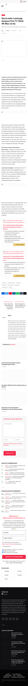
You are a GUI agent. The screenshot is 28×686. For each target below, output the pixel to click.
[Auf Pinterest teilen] (15, 37)
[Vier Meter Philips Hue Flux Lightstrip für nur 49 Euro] (14, 376)
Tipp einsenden (16, 674)
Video (10, 287)
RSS (14, 675)
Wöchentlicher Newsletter (10, 552)
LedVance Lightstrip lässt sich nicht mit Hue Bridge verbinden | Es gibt (15, 507)
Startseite (9, 11)
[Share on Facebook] (4, 37)
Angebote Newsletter (9, 551)
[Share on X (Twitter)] (9, 37)
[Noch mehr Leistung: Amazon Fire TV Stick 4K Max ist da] (14, 49)
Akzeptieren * (7, 546)
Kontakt (8, 674)
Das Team (19, 675)
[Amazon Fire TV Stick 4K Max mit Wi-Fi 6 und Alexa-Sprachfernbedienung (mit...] (14, 252)
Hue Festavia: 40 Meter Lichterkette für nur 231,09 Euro (18, 643)
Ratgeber (17, 285)
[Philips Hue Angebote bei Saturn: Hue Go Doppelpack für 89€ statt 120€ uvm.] (6, 662)
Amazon (4, 282)
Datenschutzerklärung (16, 562)
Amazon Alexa (11, 282)
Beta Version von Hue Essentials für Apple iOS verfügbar (17, 634)
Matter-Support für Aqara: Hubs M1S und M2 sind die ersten (20, 305)
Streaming (4, 287)
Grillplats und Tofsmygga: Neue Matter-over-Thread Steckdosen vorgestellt (15, 478)
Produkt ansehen (20, 244)
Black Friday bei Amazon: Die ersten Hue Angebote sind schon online (18, 652)
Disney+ (4, 285)
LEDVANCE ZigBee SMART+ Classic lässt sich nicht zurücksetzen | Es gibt (15, 502)
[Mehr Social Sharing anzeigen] (25, 37)
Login (24, 1)
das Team (10, 337)
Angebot (18, 282)
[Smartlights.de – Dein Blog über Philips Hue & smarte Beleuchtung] (14, 6)
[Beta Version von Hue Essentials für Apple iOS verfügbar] (6, 635)
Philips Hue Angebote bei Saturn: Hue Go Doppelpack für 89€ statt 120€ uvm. (18, 661)
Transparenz (8, 675)
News (13, 11)
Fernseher (10, 285)
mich (16, 337)
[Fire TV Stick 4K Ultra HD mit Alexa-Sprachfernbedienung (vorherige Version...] (14, 221)
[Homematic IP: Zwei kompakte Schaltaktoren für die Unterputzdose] (14, 399)
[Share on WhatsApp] (20, 37)
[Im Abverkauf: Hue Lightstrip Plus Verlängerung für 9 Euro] (14, 354)
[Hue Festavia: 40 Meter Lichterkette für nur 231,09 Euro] (6, 644)
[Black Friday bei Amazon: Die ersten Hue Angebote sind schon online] (6, 653)
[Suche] (15, 1)
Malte (8, 30)
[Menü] (2, 6)
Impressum (6, 677)
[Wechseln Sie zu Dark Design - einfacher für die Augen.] (18, 1)
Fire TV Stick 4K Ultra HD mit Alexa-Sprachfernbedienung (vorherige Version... (13, 227)
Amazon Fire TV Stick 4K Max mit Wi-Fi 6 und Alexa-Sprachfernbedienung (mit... (13, 258)
